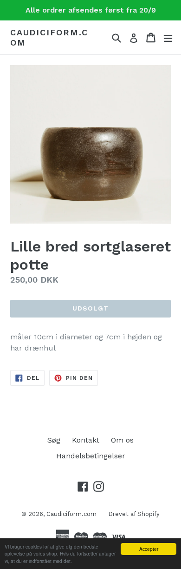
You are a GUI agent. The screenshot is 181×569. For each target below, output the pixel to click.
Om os (122, 440)
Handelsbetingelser (90, 455)
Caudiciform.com (49, 37)
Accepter (148, 548)
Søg (53, 440)
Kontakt (85, 440)
